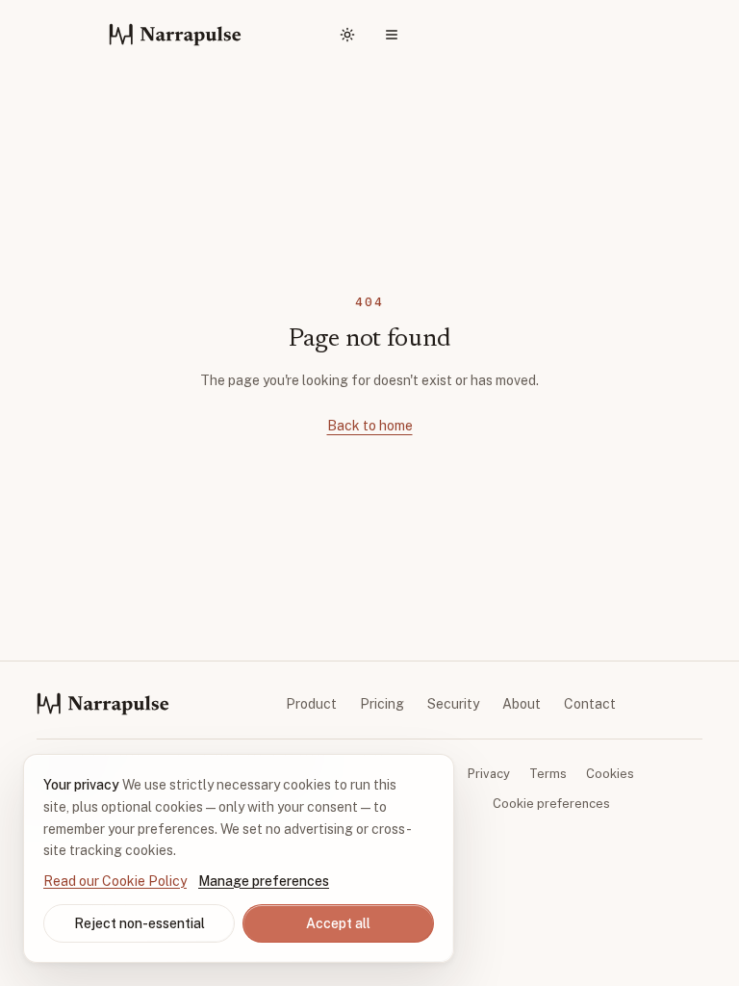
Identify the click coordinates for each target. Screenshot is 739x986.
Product (311, 704)
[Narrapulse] (175, 34)
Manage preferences (263, 881)
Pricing (382, 704)
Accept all (338, 923)
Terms (548, 773)
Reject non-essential (139, 923)
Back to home (370, 425)
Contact (590, 704)
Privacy (489, 773)
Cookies (610, 773)
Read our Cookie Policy (115, 881)
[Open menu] (391, 34)
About (521, 704)
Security (453, 704)
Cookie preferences (551, 803)
